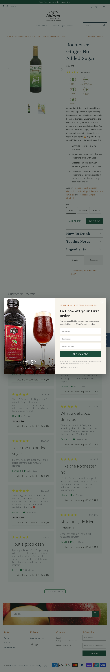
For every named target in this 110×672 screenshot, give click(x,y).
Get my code (80, 354)
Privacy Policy (84, 363)
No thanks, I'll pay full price (69, 367)
